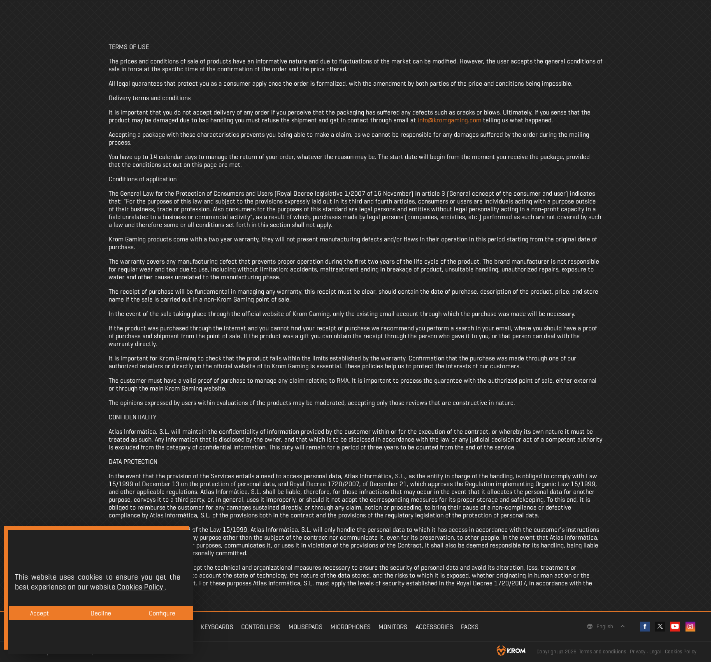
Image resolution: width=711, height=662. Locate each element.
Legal (655, 651)
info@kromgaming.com (449, 120)
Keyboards (217, 627)
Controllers (261, 627)
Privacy (638, 651)
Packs (470, 627)
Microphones (350, 627)
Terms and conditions (602, 651)
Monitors (393, 627)
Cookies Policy (681, 651)
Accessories (434, 627)
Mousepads (305, 627)
